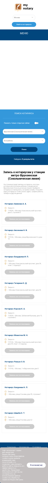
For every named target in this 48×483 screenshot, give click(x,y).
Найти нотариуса (24, 24)
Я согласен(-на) (36, 465)
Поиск (24, 149)
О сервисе (36, 447)
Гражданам (11, 447)
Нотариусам (24, 447)
